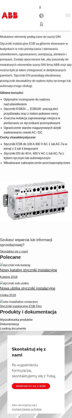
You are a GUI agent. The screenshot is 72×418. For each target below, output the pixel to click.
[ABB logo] (9, 15)
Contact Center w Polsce (27, 409)
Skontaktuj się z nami (31, 386)
